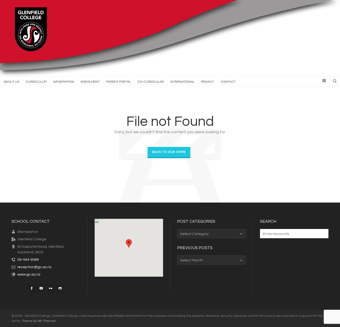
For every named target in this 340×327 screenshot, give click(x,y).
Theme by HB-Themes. (39, 321)
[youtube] (41, 288)
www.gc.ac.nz (28, 274)
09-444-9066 (28, 259)
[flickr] (50, 288)
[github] (60, 288)
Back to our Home (169, 152)
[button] (322, 233)
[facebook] (32, 288)
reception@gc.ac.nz (34, 267)
